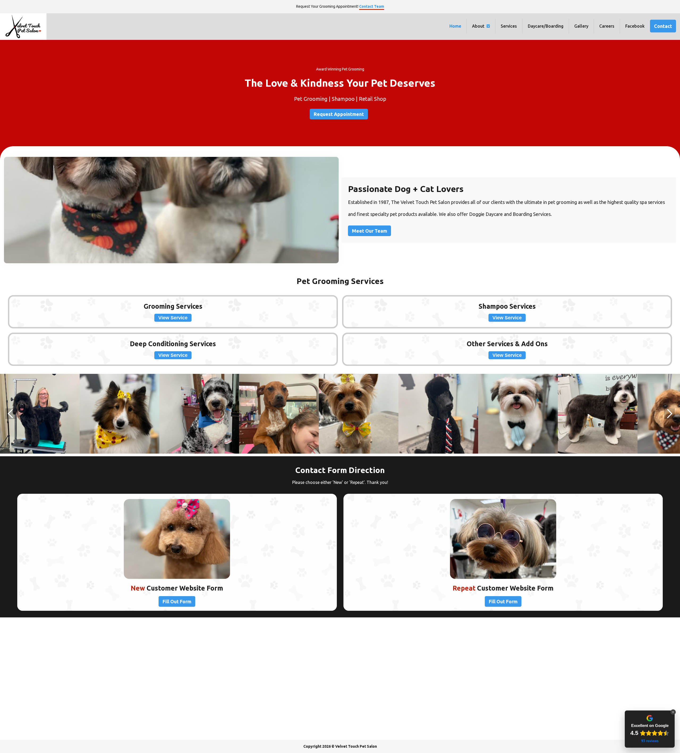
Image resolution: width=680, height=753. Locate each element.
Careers (606, 26)
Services (509, 26)
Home (455, 26)
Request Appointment (339, 114)
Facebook (635, 26)
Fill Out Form (177, 601)
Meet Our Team (369, 230)
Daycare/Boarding (545, 26)
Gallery (581, 26)
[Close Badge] (673, 712)
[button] (481, 26)
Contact (663, 26)
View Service (173, 317)
